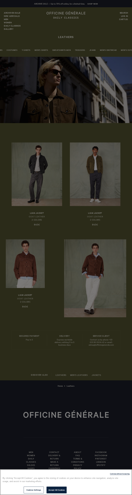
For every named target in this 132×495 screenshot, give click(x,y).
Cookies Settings (33, 490)
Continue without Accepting (120, 473)
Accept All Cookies (56, 490)
